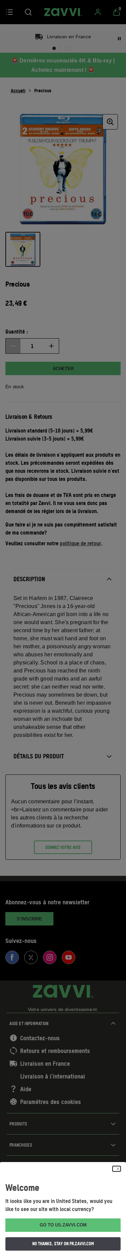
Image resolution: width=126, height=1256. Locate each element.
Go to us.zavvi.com (63, 1224)
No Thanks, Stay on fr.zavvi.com (63, 1243)
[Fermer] (117, 1168)
